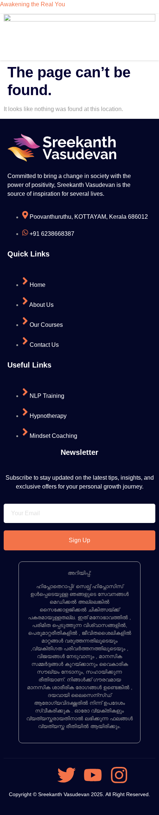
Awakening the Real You (32, 4)
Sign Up (79, 540)
